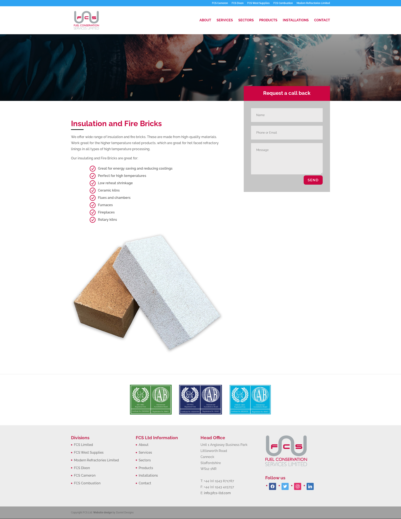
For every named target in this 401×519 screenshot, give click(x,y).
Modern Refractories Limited (313, 3)
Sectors (246, 20)
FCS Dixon (238, 3)
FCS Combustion (283, 3)
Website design (102, 512)
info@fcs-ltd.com (217, 493)
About (205, 20)
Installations (296, 20)
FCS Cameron (220, 3)
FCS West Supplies (258, 3)
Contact (322, 20)
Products (268, 20)
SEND (313, 180)
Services (225, 20)
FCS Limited (83, 445)
